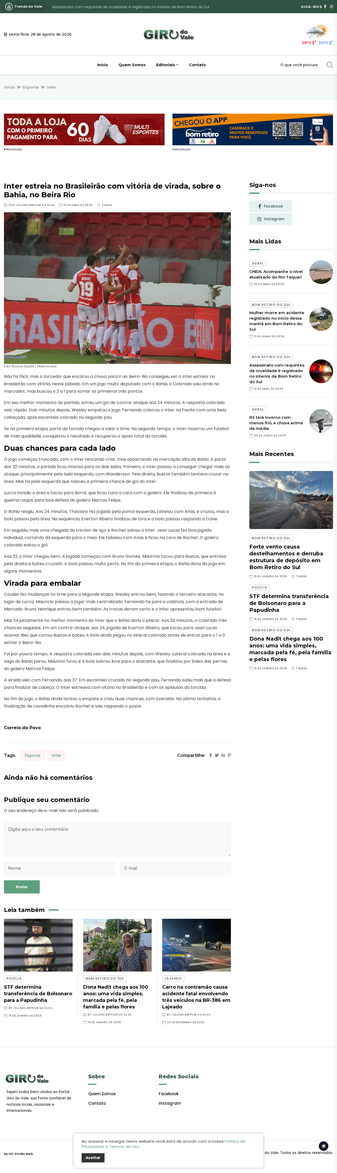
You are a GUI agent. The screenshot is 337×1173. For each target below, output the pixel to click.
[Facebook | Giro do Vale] (325, 6)
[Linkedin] (223, 755)
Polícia (14, 978)
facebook (273, 206)
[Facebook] (210, 755)
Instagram (170, 1103)
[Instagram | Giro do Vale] (331, 6)
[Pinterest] (229, 755)
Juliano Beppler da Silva (35, 205)
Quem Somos (132, 65)
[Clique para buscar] (330, 65)
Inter (52, 87)
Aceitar (93, 1157)
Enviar (22, 886)
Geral (258, 263)
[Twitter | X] (217, 755)
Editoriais (165, 65)
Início (102, 65)
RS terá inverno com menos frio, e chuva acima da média (276, 423)
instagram (274, 219)
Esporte (31, 87)
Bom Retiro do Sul (105, 978)
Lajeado (173, 978)
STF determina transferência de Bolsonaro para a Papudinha (38, 993)
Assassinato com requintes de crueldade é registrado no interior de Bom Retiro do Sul (130, 6)
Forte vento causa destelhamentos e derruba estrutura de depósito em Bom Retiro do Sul (286, 557)
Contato (197, 65)
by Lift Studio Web (18, 1154)
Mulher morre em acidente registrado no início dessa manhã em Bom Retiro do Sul (276, 321)
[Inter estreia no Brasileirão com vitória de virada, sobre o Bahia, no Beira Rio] (117, 288)
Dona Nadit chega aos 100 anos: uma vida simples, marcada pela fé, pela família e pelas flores (290, 649)
